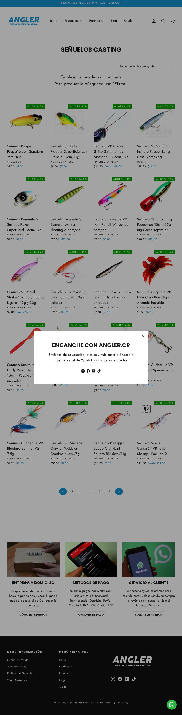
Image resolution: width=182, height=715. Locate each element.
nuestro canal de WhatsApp (76, 360)
